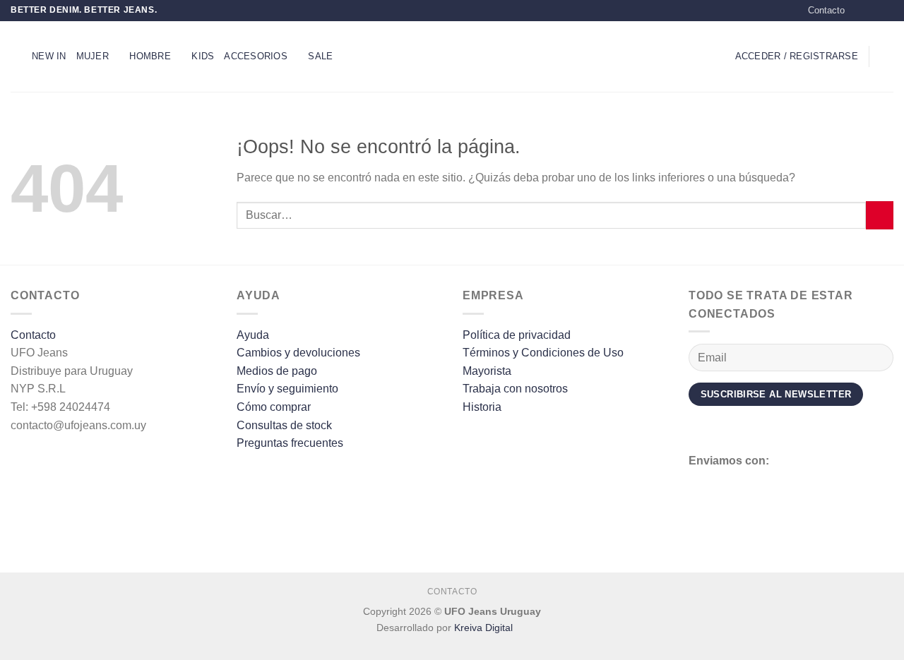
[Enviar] (879, 215)
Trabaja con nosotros (515, 389)
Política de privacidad (517, 335)
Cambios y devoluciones (298, 353)
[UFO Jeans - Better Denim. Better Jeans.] (452, 56)
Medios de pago (277, 371)
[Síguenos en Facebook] (859, 11)
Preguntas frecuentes (290, 443)
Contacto (826, 10)
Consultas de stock (284, 425)
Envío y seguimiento (287, 389)
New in (49, 56)
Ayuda (253, 335)
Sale (320, 56)
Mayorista (487, 371)
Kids (202, 56)
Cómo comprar (274, 407)
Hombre (150, 56)
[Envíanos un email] (886, 11)
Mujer (92, 56)
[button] (16, 56)
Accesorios (255, 56)
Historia (482, 407)
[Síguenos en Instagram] (873, 11)
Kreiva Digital (485, 627)
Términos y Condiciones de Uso (543, 353)
